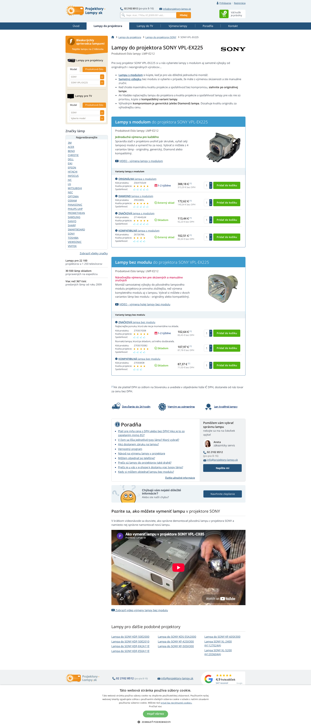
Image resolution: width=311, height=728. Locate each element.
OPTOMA (73, 196)
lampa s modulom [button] (137, 179)
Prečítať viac (155, 706)
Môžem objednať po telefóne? (136, 458)
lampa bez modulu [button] (136, 322)
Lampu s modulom (131, 75)
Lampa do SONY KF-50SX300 (176, 646)
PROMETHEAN (76, 213)
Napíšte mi (222, 468)
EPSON (72, 167)
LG (69, 184)
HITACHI (72, 171)
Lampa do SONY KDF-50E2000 (130, 636)
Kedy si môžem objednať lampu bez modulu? (146, 471)
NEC (70, 192)
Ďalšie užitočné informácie (180, 477)
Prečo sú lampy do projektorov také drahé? (144, 462)
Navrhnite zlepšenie (223, 494)
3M (70, 142)
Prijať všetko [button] (155, 713)
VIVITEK (72, 246)
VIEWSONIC (75, 242)
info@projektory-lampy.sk (177, 8)
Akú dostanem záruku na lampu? (138, 444)
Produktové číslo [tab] (94, 69)
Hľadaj (183, 15)
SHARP (72, 225)
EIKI (70, 163)
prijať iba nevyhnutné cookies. (176, 702)
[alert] (155, 706)
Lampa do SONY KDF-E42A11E (130, 646)
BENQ (71, 151)
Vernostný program (130, 449)
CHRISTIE (73, 155)
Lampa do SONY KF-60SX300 (222, 636)
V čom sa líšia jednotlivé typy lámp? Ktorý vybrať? (148, 440)
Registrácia (239, 3)
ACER (71, 147)
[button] (155, 722)
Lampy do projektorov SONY (160, 37)
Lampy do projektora (129, 37)
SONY (71, 233)
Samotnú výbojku (130, 79)
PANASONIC (75, 204)
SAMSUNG (74, 217)
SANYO (72, 221)
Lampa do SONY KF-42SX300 (176, 641)
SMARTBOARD (76, 229)
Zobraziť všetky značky (94, 253)
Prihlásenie (225, 3)
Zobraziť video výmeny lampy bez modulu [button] (141, 610)
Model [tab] (73, 69)
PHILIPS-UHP (75, 209)
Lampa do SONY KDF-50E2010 (130, 641)
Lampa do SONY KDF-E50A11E (130, 651)
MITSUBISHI (75, 188)
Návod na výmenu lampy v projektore (141, 453)
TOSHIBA (73, 237)
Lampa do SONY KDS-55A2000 (177, 636)
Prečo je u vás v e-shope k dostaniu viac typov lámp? (150, 467)
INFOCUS (73, 175)
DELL (71, 159)
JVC (70, 180)
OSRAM (72, 200)
